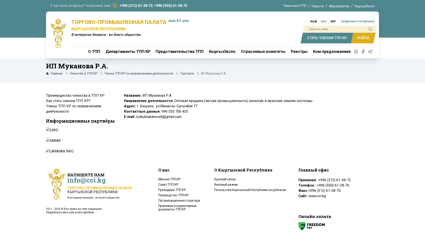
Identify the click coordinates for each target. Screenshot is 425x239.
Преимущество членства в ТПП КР (75, 95)
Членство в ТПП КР (83, 73)
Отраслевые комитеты (263, 51)
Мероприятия (339, 6)
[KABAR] (80, 140)
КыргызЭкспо (365, 6)
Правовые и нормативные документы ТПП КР (177, 207)
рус (324, 21)
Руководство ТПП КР (173, 195)
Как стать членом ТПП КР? (68, 101)
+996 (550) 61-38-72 (170, 6)
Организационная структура (179, 200)
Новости (318, 6)
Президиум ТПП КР (172, 190)
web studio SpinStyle (81, 212)
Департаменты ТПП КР (128, 51)
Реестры (299, 51)
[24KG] (80, 130)
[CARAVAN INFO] (80, 151)
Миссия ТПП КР (169, 179)
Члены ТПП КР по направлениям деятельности (138, 73)
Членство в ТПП (294, 6)
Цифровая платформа (358, 21)
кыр (313, 21)
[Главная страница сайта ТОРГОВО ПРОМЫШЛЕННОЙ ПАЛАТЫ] (58, 34)
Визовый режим (226, 184)
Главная (57, 73)
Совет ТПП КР (168, 184)
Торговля (187, 73)
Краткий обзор (225, 179)
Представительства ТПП (180, 51)
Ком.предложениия (332, 51)
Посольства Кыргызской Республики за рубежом (250, 190)
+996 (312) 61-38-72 (136, 6)
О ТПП (94, 51)
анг (333, 21)
